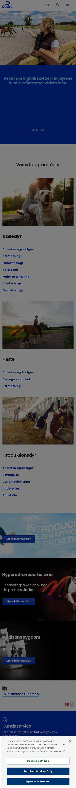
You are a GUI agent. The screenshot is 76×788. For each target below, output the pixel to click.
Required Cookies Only (38, 771)
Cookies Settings (38, 761)
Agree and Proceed (38, 781)
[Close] (70, 741)
